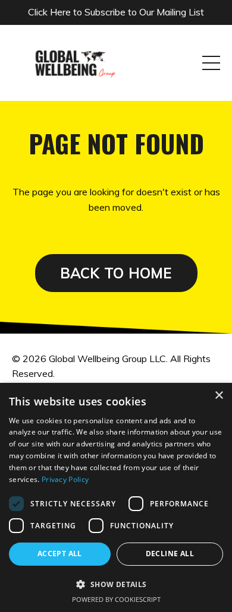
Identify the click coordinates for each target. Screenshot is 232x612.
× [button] (218, 395)
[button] (116, 584)
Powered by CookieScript (116, 599)
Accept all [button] (59, 553)
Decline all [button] (170, 553)
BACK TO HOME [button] (116, 273)
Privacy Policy (65, 479)
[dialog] (116, 497)
